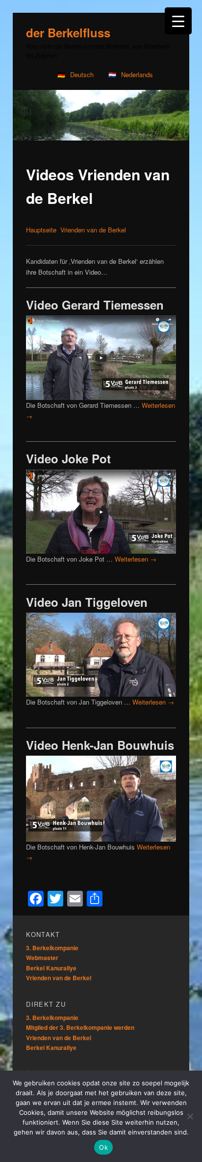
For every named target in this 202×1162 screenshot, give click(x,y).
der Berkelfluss (68, 32)
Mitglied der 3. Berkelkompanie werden (80, 1027)
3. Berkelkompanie (52, 947)
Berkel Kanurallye (51, 968)
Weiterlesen (135, 559)
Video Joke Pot (68, 458)
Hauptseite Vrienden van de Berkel (76, 229)
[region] (101, 115)
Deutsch (82, 74)
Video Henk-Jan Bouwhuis (100, 745)
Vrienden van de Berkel (58, 977)
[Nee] (190, 1116)
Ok (103, 1147)
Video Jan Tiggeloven (87, 602)
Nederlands (137, 74)
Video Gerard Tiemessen (95, 304)
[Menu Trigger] (178, 20)
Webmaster (42, 957)
